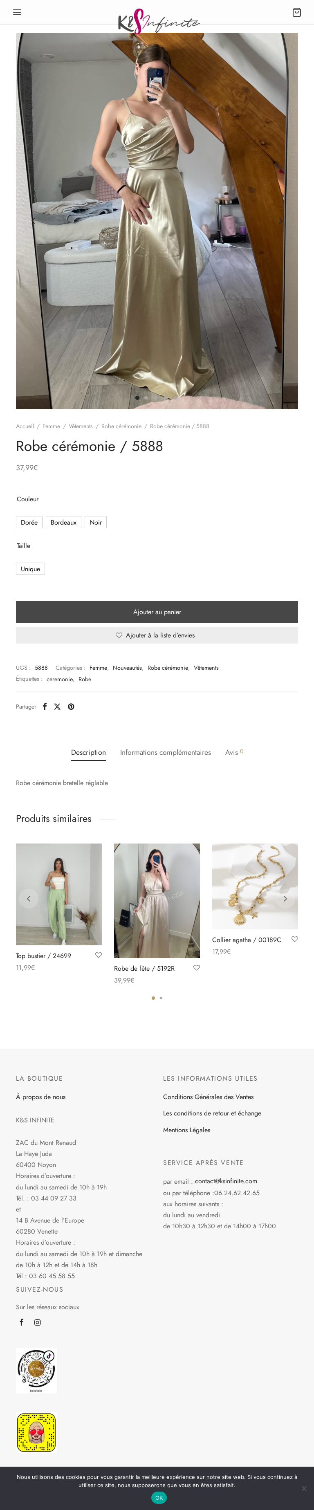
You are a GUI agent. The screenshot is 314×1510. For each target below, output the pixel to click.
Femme (51, 426)
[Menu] (17, 12)
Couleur (27, 499)
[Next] (285, 899)
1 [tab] (153, 998)
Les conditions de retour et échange (212, 1113)
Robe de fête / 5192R (144, 968)
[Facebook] (44, 706)
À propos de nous (40, 1097)
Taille (23, 545)
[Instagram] (37, 1323)
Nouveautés (127, 668)
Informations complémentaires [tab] (165, 752)
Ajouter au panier (157, 612)
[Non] (304, 1488)
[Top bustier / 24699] (59, 894)
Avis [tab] (234, 752)
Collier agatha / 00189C (246, 940)
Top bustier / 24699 (43, 955)
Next (281, 221)
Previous (33, 221)
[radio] (29, 522)
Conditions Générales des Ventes (208, 1097)
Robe (84, 679)
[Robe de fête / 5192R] (157, 901)
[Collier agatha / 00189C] (255, 886)
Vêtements (81, 426)
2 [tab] (161, 998)
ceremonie (60, 679)
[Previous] (28, 899)
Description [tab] (88, 752)
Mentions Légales (186, 1130)
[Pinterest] (71, 706)
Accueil (25, 426)
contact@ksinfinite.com (226, 1181)
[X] (57, 706)
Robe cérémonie (121, 426)
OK (159, 1497)
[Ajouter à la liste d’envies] (98, 955)
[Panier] (297, 12)
